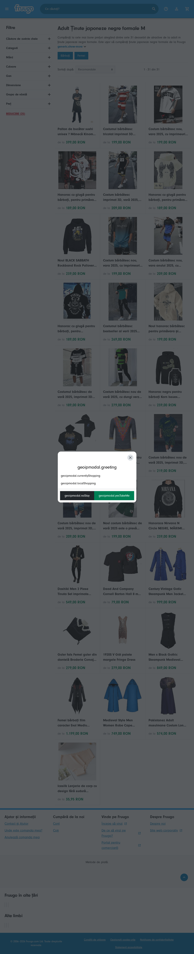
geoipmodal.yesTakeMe (114, 495)
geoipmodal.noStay (77, 495)
